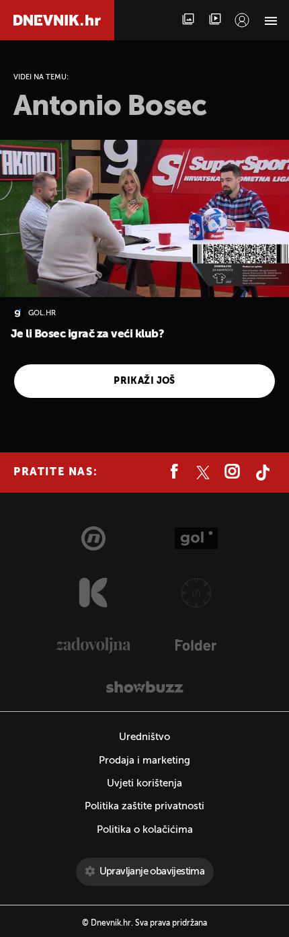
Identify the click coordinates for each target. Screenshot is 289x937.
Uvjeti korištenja (144, 783)
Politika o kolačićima (145, 830)
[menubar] (242, 20)
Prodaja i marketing (144, 761)
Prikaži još (144, 381)
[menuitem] (242, 20)
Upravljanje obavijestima (152, 871)
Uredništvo (144, 737)
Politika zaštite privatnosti (144, 806)
